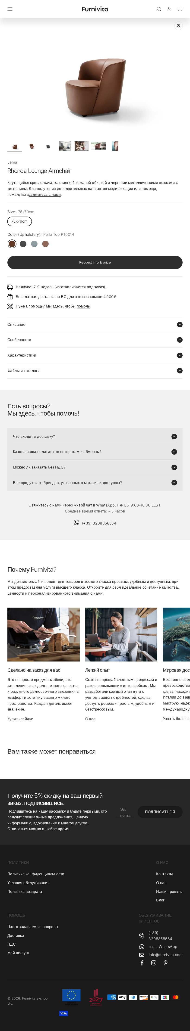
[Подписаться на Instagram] (154, 963)
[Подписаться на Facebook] (142, 963)
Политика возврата (24, 891)
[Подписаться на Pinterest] (165, 963)
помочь (83, 306)
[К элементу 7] (115, 146)
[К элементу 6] (98, 146)
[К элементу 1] (14, 146)
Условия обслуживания (28, 882)
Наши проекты (169, 891)
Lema (12, 162)
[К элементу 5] (81, 146)
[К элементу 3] (48, 146)
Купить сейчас (20, 719)
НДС (11, 944)
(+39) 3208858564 (99, 523)
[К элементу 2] (31, 146)
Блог (160, 900)
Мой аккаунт (18, 952)
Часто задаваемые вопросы (32, 926)
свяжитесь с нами (45, 194)
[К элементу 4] (64, 146)
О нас (90, 719)
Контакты (164, 874)
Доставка (15, 935)
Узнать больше (176, 718)
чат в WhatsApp (163, 946)
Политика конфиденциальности (35, 874)
